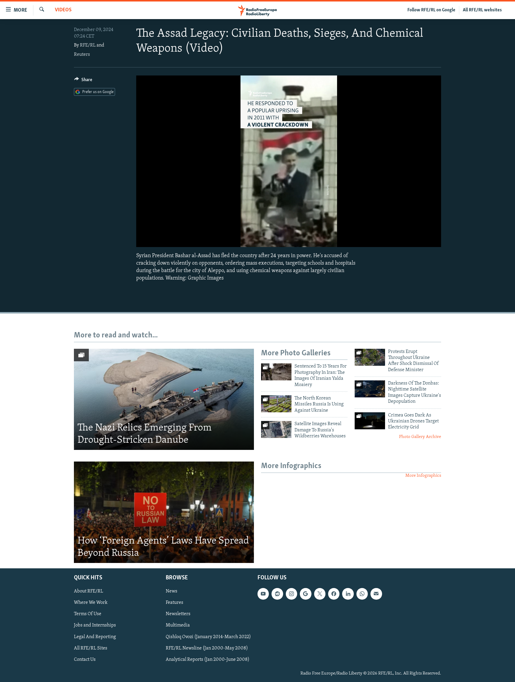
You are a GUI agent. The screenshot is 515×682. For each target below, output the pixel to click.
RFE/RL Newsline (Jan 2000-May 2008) (207, 648)
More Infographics (423, 475)
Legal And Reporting (95, 637)
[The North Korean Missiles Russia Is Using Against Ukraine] (276, 403)
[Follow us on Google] (305, 593)
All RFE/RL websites (482, 10)
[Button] (83, 81)
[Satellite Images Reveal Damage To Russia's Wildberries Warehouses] (276, 429)
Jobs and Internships (95, 625)
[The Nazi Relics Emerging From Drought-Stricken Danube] (164, 399)
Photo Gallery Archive (420, 437)
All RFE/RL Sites (90, 648)
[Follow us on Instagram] (291, 593)
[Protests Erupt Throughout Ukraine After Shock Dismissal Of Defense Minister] (370, 357)
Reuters (82, 54)
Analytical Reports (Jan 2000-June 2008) (207, 659)
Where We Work (91, 602)
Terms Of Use (87, 614)
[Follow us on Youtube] (263, 593)
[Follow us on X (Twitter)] (319, 593)
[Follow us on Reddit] (277, 593)
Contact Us (85, 659)
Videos (63, 10)
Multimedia (178, 625)
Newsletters (178, 614)
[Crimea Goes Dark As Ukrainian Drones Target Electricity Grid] (370, 420)
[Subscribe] (376, 593)
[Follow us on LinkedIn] (347, 593)
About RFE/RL (88, 591)
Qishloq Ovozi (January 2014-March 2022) (208, 637)
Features (174, 602)
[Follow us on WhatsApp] (362, 593)
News (171, 591)
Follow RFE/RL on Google (431, 10)
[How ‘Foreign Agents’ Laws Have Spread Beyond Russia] (164, 512)
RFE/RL (88, 45)
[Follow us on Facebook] (333, 593)
